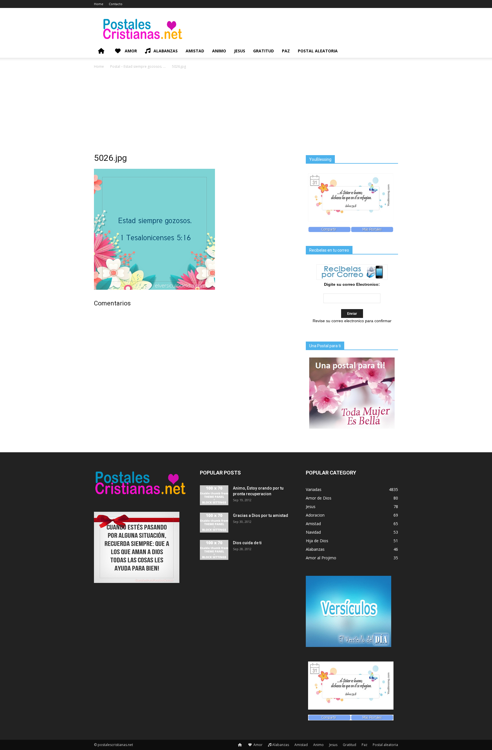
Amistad (195, 51)
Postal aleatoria (318, 51)
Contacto (115, 4)
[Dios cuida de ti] (214, 550)
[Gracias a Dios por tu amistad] (214, 523)
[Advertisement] (246, 112)
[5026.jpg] (154, 288)
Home (98, 4)
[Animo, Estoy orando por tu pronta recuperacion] (214, 495)
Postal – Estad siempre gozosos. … (138, 66)
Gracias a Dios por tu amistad (260, 515)
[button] (391, 51)
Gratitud (263, 51)
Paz (286, 51)
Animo (219, 51)
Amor (130, 51)
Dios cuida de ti (247, 543)
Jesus (239, 51)
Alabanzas (165, 51)
